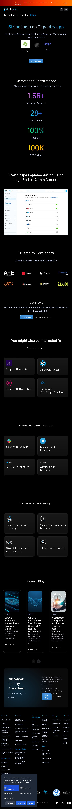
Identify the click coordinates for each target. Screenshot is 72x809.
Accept (30, 803)
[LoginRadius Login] (61, 9)
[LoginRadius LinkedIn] (56, 802)
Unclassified (10, 798)
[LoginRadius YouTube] (69, 803)
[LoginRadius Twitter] (62, 803)
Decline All (10, 803)
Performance (26, 788)
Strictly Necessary (10, 788)
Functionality (26, 793)
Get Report (18, 4)
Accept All (21, 803)
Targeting (9, 793)
